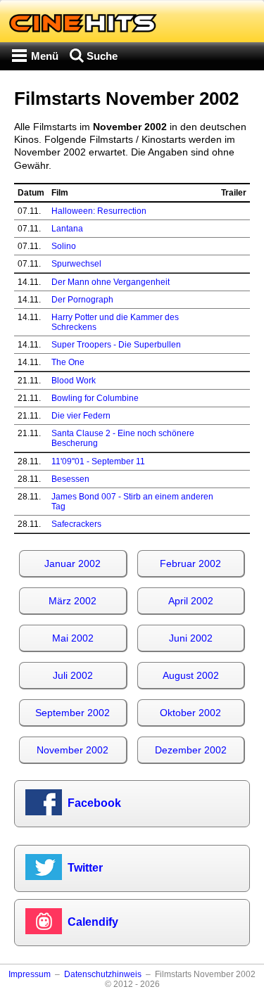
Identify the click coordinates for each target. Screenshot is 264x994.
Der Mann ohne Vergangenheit (110, 282)
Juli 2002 (73, 675)
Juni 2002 (191, 638)
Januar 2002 (72, 563)
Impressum (29, 974)
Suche (102, 56)
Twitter (85, 868)
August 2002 (191, 675)
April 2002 (190, 600)
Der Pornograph (82, 300)
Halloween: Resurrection (98, 211)
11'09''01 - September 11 (98, 461)
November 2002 (72, 750)
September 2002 (72, 712)
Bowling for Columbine (95, 398)
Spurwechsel (76, 264)
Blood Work (73, 381)
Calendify (93, 922)
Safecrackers (76, 524)
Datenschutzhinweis (103, 974)
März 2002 (72, 600)
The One (67, 362)
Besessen (70, 479)
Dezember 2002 (191, 750)
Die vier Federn (81, 416)
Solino (63, 246)
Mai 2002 (73, 638)
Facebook (94, 803)
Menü (44, 56)
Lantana (67, 229)
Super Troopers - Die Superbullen (116, 345)
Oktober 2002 (190, 712)
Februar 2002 (190, 563)
